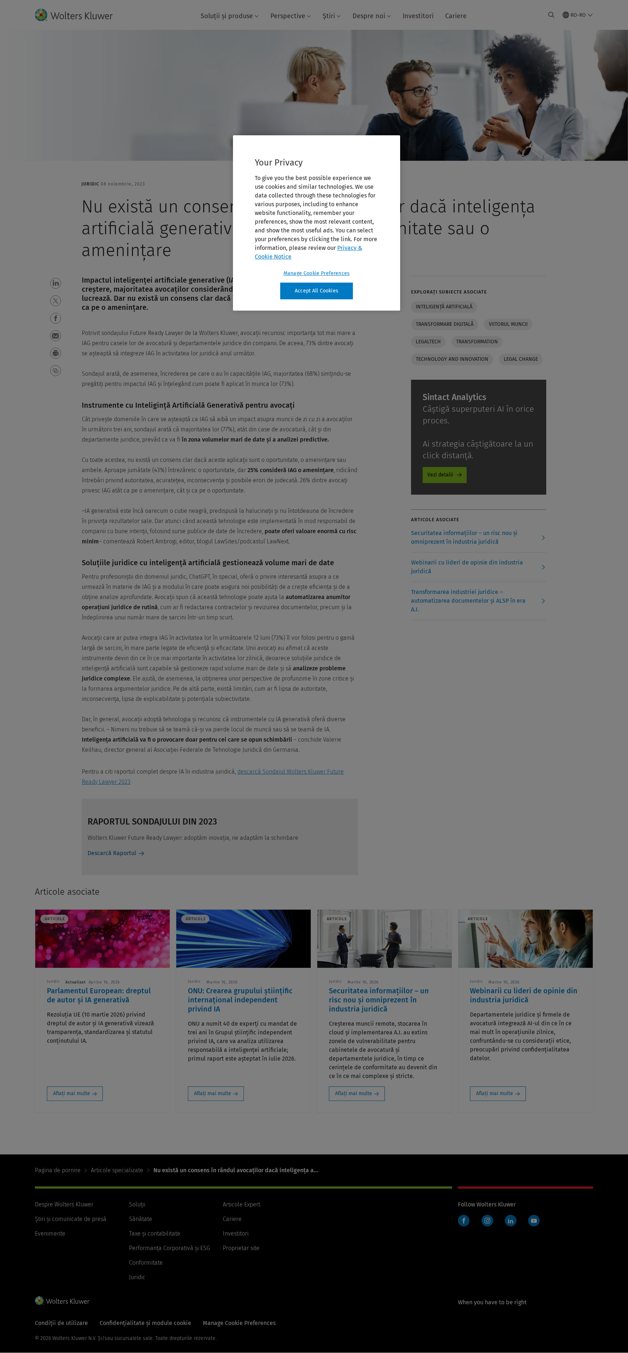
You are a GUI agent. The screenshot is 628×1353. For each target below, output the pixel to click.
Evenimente (50, 1233)
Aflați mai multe (71, 1093)
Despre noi (369, 16)
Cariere (456, 16)
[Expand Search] (551, 15)
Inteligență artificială (444, 307)
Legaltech (428, 342)
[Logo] (79, 15)
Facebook (464, 1220)
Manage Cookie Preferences (316, 273)
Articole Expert (241, 1204)
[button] (55, 283)
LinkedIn (510, 1220)
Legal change (521, 359)
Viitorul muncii (508, 324)
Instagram (487, 1220)
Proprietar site (241, 1248)
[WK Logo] (62, 1300)
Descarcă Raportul (112, 853)
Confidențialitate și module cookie (145, 1323)
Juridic (137, 1277)
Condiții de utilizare (61, 1323)
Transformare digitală (445, 324)
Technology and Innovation (452, 359)
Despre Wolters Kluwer (64, 1204)
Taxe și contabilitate (154, 1233)
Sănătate (140, 1219)
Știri (329, 16)
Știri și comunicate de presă (70, 1219)
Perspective (287, 16)
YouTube (534, 1220)
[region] (316, 223)
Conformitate (146, 1262)
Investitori (418, 16)
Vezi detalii (440, 475)
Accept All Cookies (316, 291)
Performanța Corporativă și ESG (169, 1248)
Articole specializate (117, 1170)
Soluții (137, 1204)
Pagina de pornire (58, 1170)
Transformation (477, 342)
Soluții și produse (227, 16)
